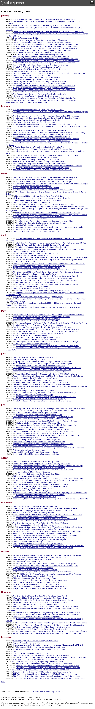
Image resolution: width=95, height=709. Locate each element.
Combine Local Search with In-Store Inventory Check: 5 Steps (39, 415)
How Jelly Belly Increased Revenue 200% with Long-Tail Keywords (38, 297)
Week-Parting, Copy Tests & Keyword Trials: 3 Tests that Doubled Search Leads (46, 572)
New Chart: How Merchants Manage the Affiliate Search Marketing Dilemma (41, 627)
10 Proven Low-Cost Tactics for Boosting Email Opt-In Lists (35, 96)
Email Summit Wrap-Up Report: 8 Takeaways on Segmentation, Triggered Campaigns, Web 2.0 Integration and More (47, 209)
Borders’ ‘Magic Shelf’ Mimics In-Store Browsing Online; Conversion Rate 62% (42, 50)
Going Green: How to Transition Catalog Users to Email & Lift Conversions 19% (46, 425)
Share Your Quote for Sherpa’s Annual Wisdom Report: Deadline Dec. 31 (40, 659)
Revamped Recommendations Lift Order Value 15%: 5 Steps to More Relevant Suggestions (50, 625)
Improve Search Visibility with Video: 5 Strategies (31, 490)
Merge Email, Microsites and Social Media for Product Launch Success (39, 588)
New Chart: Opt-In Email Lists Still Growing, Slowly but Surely (35, 641)
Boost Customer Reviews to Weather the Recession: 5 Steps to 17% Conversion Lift (47, 435)
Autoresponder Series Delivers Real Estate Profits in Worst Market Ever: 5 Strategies (47, 341)
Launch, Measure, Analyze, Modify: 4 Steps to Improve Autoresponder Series (45, 410)
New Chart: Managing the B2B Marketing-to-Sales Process (35, 378)
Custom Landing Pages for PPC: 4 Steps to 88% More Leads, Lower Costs (44, 510)
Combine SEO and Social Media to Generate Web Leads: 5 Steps (40, 495)
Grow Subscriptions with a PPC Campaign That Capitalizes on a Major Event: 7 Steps (48, 307)
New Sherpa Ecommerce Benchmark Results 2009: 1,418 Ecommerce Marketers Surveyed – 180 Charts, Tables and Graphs (45, 304)
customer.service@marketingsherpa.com (47, 691)
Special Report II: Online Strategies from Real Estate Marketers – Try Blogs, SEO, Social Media (48, 32)
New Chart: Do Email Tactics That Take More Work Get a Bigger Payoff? (40, 596)
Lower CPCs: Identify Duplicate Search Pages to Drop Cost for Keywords (40, 65)
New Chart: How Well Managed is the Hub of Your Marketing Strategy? (39, 399)
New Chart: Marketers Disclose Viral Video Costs (31, 251)
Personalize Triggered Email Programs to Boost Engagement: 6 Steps (42, 429)
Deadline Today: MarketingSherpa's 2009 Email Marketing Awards (37, 71)
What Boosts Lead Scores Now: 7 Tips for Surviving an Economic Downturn (41, 25)
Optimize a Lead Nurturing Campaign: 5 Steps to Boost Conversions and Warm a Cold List (50, 206)
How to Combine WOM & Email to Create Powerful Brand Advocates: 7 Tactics (43, 190)
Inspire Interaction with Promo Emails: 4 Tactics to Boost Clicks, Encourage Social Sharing (47, 531)
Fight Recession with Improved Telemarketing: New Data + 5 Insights (39, 266)
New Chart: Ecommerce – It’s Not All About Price (31, 288)
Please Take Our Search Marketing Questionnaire (31, 344)
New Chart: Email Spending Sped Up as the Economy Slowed (36, 604)
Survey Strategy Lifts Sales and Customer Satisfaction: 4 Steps (39, 333)
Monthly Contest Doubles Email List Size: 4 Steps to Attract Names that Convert (43, 600)
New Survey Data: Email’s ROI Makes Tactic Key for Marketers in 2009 (39, 81)
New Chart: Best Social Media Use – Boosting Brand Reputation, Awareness (41, 141)
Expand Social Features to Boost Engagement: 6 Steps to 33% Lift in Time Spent (46, 374)
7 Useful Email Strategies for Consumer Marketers (32, 186)
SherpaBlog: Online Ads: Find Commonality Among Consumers (40, 54)
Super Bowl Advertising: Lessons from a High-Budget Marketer (36, 268)
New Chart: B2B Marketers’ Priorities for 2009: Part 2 (33, 75)
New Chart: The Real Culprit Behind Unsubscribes (31, 202)
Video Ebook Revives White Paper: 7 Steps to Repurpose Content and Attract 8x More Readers (51, 623)
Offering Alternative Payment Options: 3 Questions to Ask (34, 525)
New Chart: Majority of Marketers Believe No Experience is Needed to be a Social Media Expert (49, 264)
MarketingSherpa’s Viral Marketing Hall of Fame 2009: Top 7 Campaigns (40, 537)
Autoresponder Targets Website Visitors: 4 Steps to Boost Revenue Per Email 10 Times (49, 166)
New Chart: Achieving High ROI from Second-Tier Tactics (34, 488)
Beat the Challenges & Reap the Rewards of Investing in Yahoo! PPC (39, 282)
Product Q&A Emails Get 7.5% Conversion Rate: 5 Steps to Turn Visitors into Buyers (47, 666)
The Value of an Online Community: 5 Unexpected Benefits (35, 412)
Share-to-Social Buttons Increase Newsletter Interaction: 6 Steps (40, 366)
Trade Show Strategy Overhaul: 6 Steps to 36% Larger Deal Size (40, 433)
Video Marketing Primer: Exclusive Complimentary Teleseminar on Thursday (40, 56)
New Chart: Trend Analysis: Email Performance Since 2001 (35, 482)
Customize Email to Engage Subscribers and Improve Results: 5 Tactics (41, 486)
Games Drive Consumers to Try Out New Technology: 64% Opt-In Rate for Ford (46, 98)
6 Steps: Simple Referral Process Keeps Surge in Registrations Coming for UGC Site (44, 88)
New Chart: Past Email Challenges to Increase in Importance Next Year (39, 557)
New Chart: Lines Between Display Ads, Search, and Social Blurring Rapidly (41, 419)
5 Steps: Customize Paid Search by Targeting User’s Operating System (42, 168)
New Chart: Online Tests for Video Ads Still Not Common (34, 339)
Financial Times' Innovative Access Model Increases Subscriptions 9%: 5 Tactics (46, 270)
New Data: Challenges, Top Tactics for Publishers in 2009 (34, 122)
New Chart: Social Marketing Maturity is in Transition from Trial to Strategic (41, 655)
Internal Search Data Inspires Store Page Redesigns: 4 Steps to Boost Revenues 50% (48, 612)
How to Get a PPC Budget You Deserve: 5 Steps (31, 255)
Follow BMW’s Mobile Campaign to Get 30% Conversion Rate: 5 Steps (42, 245)
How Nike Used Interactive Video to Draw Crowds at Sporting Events (39, 649)
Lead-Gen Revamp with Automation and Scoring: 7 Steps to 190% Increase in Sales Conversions (42, 609)
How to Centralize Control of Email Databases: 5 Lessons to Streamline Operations (44, 124)
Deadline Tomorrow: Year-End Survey (27, 38)
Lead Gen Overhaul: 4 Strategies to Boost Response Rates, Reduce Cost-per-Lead (47, 280)
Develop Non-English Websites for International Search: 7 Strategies (41, 517)
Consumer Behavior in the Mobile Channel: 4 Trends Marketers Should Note (43, 663)
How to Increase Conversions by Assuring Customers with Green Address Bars (42, 179)
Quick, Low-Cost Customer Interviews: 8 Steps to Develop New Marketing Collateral (44, 363)
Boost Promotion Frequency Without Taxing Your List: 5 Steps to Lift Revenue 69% (47, 346)
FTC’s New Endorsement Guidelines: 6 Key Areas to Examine (35, 578)
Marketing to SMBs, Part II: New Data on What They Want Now (39, 196)
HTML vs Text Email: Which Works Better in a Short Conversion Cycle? (42, 521)
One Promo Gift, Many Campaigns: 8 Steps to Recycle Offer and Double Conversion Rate (49, 480)
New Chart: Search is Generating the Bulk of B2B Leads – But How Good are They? (44, 392)
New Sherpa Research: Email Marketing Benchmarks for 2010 (36, 582)
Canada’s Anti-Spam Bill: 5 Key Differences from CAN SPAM (35, 321)
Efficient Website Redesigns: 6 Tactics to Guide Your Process (36, 437)
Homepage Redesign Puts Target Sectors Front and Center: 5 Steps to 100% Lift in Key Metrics (52, 323)
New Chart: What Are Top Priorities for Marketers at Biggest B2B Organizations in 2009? (46, 61)
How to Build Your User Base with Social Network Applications (38, 200)
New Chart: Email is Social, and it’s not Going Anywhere (33, 576)
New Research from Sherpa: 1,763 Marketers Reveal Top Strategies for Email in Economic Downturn (43, 22)
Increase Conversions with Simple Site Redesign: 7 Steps (37, 253)
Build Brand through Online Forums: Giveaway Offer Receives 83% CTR (43, 629)
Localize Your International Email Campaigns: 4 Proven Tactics (36, 337)
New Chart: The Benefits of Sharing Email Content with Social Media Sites (40, 586)
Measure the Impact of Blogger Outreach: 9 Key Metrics (34, 390)
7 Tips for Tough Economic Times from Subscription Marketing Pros (39, 147)
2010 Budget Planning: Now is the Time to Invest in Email (34, 497)
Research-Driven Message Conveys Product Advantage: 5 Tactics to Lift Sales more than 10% (48, 546)
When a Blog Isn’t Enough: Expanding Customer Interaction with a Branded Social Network (47, 368)
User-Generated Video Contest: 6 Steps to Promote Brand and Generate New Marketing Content (44, 620)
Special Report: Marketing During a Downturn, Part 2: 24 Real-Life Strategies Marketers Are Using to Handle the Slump (47, 35)
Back (3, 682)
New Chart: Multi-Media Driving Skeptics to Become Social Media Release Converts (44, 431)
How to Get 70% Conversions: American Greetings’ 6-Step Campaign (42, 247)
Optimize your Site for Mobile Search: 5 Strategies (32, 472)
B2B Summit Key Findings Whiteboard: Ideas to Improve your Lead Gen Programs (50, 574)
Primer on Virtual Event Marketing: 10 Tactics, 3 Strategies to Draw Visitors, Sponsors (47, 139)
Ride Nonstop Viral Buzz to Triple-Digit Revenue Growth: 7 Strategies (41, 40)
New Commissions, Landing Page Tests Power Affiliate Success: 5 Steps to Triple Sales (49, 527)
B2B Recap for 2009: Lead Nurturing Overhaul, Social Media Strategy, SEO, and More (45, 674)
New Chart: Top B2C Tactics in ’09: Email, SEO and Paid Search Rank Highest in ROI (44, 90)
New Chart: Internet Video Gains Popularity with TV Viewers (35, 274)
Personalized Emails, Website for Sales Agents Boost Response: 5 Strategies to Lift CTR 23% (48, 645)
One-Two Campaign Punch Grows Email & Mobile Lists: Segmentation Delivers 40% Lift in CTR (51, 631)
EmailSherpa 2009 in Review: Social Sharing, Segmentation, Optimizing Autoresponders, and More (49, 678)
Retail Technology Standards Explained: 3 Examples (32, 559)
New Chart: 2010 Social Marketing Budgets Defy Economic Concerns (37, 661)
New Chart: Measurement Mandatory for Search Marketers (35, 570)
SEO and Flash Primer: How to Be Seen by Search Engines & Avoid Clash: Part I (42, 170)
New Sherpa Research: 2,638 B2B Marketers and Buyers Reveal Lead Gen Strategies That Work (49, 408)
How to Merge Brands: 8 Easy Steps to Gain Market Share (35, 157)
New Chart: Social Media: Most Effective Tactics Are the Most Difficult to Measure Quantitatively (49, 132)
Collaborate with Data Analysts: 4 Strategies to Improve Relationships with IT (42, 533)
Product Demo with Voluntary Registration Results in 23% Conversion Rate (44, 149)
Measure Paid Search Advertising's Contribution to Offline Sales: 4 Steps (40, 598)
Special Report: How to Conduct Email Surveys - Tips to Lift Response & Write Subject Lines (47, 515)
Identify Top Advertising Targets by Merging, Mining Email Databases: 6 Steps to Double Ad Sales (45, 152)
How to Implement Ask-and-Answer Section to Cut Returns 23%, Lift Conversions (46, 204)
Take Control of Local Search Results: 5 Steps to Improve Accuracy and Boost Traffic (45, 508)
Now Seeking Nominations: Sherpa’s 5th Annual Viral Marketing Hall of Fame (41, 463)
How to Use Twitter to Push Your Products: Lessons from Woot (37, 67)
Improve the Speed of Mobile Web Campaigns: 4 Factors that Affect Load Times (43, 444)
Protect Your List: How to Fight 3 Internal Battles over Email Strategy (39, 468)
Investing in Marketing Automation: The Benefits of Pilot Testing (40, 529)
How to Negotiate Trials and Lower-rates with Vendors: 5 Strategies (38, 380)
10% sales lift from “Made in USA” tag (30, 561)
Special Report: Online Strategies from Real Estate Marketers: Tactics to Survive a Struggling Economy (44, 28)
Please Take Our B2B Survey (24, 261)
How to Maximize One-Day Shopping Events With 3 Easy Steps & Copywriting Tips (47, 566)
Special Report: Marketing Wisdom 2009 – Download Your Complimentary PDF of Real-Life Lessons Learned (46, 127)
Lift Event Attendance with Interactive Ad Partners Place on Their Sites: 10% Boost (47, 59)
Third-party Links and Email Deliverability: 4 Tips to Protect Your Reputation (41, 384)
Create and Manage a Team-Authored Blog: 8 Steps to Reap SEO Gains (40, 602)
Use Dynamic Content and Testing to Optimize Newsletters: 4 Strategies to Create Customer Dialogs (46, 193)
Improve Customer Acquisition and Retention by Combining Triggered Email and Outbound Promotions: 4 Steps (45, 294)
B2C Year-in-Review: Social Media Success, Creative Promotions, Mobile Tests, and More (46, 676)
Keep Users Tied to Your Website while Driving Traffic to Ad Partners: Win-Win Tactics (48, 48)
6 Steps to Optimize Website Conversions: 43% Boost (36, 92)
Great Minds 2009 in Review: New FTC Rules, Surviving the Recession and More (43, 672)
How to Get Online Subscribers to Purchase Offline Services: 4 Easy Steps (43, 181)
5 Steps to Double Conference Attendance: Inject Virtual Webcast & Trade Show (46, 63)
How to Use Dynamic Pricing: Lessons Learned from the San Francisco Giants (42, 401)
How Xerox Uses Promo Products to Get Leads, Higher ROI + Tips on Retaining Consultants (47, 259)
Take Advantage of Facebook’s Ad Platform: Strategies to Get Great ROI (42, 290)
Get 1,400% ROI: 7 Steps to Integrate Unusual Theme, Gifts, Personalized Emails (46, 46)
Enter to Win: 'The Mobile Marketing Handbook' (31, 286)
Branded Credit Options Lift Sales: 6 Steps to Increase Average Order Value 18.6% (46, 519)
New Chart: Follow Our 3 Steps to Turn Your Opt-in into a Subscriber (38, 217)
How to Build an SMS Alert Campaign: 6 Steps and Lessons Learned (38, 427)
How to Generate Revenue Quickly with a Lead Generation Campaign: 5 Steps (45, 221)
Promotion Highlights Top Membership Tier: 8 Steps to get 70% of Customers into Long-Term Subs (50, 499)
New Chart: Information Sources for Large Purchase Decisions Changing (40, 446)
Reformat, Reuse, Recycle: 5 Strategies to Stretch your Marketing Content (41, 580)
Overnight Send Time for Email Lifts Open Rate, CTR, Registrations (41, 69)
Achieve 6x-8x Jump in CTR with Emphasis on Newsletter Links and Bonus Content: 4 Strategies (52, 257)
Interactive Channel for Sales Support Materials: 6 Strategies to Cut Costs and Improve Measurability (43, 349)
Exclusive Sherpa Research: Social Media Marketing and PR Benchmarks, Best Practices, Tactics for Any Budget (46, 144)
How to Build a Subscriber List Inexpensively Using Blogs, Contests (41, 223)
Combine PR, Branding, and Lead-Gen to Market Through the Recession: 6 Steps (46, 421)
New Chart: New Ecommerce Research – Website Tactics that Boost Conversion (43, 327)
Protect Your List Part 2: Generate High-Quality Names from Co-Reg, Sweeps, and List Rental (48, 478)
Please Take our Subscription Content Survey (30, 335)
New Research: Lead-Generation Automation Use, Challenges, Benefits (39, 94)
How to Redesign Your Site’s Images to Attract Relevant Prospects (38, 325)
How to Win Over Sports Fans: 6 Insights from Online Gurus (37, 77)
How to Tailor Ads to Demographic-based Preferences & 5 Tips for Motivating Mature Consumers (50, 215)
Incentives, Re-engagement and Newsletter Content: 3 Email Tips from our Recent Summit (47, 555)
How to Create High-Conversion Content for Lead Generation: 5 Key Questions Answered (46, 118)
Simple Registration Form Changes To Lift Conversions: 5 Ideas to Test (39, 372)
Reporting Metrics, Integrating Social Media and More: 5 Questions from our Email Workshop (48, 376)
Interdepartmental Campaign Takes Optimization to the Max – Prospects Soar (45, 86)
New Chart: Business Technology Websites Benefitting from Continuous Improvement (45, 535)
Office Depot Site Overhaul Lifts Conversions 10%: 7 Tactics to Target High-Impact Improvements (50, 493)
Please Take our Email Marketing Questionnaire (31, 653)
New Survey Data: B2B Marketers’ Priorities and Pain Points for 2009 (39, 83)
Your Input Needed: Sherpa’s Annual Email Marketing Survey (35, 452)
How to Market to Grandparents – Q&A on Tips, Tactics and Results (38, 110)
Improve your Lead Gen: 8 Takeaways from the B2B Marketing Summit (46, 548)
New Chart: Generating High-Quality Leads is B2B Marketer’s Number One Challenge (44, 470)
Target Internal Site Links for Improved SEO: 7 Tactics (33, 568)
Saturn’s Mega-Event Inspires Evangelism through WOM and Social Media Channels (47, 276)
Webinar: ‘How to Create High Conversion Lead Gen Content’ (35, 79)
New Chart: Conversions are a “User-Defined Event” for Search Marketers (40, 523)
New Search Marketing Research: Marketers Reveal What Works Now (39, 442)
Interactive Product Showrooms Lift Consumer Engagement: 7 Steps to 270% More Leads (50, 448)
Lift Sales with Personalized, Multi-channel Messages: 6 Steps (39, 423)
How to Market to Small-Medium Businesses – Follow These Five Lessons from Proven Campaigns (50, 183)
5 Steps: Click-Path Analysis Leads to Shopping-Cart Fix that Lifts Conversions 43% (47, 155)
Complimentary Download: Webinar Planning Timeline (33, 512)
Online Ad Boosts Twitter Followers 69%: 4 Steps (34, 395)
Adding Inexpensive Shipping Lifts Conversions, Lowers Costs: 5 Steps (42, 382)
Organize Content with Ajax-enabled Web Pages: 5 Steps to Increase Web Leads (46, 397)
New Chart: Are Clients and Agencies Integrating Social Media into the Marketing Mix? (45, 177)
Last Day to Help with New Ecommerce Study (30, 219)
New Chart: (17, 651)
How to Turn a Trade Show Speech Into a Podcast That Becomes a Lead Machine (47, 331)
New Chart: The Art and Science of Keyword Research (33, 541)
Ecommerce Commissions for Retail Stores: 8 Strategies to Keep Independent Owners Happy (48, 466)
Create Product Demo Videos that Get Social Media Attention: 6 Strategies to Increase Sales (47, 633)
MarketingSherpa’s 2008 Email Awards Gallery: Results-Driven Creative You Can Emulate (46, 44)
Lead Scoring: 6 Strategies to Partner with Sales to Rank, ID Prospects (39, 163)
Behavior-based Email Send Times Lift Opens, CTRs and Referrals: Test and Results (47, 614)
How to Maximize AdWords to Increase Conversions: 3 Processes (37, 229)
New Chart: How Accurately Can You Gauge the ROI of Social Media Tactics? (41, 317)
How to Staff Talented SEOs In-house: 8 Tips (30, 225)
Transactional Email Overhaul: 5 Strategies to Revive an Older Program (39, 539)
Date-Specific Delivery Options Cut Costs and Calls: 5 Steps (38, 474)
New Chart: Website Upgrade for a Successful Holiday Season (36, 461)
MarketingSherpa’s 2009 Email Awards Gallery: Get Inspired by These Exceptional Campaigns (47, 272)
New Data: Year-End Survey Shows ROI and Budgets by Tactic (36, 120)
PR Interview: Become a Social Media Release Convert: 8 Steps (39, 52)
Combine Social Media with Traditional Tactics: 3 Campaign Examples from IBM (43, 417)
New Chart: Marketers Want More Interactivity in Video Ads (35, 357)
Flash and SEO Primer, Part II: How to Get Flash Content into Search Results (41, 198)
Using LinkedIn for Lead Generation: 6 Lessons (30, 450)
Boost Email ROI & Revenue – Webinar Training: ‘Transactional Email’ (39, 161)
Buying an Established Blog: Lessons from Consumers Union (36, 454)
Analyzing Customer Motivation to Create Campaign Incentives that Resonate (42, 361)
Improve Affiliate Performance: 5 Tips (27, 643)
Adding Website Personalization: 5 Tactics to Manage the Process (38, 544)
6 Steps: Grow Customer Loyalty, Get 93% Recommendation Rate (41, 130)
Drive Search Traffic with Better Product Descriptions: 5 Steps (36, 584)
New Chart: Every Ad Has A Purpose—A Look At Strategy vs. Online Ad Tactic (42, 370)
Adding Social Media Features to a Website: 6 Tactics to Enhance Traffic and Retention (45, 606)
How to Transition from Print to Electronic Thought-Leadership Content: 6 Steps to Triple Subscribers (44, 240)
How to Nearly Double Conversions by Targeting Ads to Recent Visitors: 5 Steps (43, 278)
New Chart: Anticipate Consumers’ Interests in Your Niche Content (38, 231)
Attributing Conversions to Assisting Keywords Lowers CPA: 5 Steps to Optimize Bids (48, 668)
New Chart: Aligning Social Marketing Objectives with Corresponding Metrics (40, 670)
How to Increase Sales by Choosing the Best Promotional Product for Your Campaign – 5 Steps (49, 249)
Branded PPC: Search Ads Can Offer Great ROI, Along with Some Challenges (41, 137)
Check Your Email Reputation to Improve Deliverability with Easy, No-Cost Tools (43, 134)
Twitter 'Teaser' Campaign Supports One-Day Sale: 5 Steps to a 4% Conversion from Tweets (51, 657)
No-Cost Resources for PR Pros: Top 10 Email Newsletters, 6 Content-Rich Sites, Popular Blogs (49, 73)
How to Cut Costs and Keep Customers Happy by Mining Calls (36, 319)
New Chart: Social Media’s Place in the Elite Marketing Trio (35, 506)
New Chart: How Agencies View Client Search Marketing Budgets (37, 617)
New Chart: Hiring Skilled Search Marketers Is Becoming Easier (36, 439)
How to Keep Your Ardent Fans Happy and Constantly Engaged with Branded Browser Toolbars (49, 227)
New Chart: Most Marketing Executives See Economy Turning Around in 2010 (42, 42)
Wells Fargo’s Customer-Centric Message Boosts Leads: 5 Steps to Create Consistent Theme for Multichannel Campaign (46, 300)
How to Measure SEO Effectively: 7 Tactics (29, 359)
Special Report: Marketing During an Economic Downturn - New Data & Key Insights (44, 19)
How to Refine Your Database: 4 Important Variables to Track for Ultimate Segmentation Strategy (50, 243)
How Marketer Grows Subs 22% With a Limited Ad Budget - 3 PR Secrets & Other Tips (47, 213)
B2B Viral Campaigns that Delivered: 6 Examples (31, 476)
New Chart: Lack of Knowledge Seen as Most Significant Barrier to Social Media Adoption (46, 116)
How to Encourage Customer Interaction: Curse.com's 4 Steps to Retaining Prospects (48, 284)
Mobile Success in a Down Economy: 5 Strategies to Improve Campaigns (40, 484)
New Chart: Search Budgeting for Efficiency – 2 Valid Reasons (36, 159)
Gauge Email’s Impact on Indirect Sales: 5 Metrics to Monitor (36, 188)
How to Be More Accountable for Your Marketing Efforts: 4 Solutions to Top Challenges (46, 329)
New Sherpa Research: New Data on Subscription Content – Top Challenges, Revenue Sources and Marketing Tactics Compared (46, 387)
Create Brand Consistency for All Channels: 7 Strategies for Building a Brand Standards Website (48, 315)
